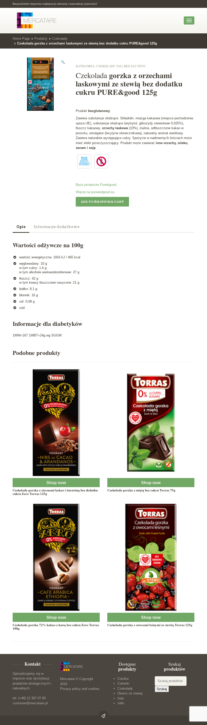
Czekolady (59, 38)
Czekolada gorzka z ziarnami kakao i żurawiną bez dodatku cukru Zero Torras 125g (55, 492)
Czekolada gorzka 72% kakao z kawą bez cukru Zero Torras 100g (56, 626)
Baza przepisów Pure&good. (96, 185)
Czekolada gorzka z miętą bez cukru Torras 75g (141, 490)
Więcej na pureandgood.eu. (95, 192)
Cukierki (123, 683)
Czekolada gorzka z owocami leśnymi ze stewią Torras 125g (149, 624)
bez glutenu (135, 66)
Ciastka (122, 679)
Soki (120, 698)
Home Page (21, 38)
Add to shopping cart (102, 201)
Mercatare (67, 679)
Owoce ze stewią (129, 693)
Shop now (56, 483)
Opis (20, 227)
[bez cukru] (84, 161)
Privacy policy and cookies (79, 689)
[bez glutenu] (101, 161)
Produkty (40, 38)
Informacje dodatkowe (57, 227)
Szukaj (162, 689)
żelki (120, 703)
